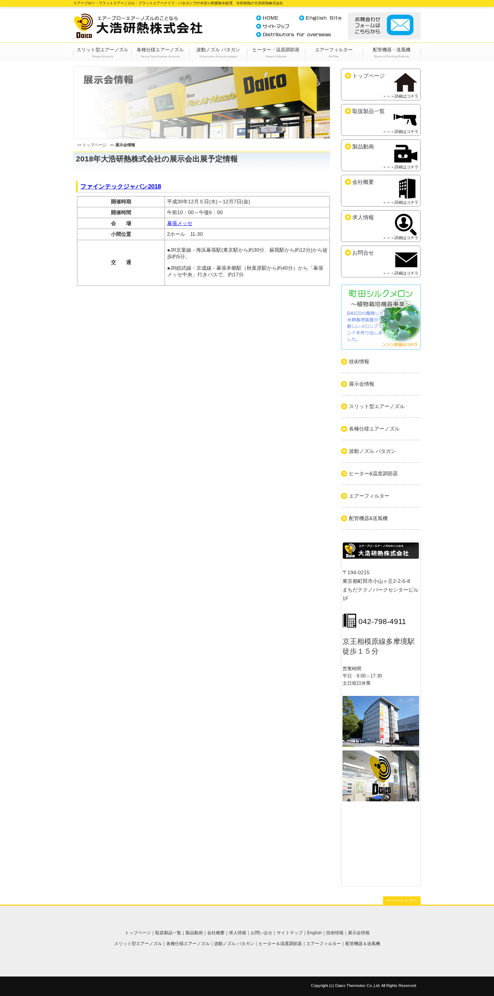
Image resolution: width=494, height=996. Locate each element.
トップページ (94, 145)
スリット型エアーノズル (102, 49)
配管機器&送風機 (368, 518)
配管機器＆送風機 (362, 943)
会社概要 (385, 191)
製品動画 (385, 156)
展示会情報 (361, 384)
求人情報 (385, 227)
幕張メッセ (179, 223)
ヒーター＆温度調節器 (280, 943)
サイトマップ (290, 932)
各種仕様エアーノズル (160, 49)
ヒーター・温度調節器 (275, 49)
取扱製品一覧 (385, 121)
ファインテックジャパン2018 (120, 186)
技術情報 (359, 361)
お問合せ (385, 262)
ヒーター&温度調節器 (373, 473)
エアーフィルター (334, 49)
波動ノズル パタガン (218, 49)
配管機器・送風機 (391, 49)
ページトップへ (402, 900)
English (314, 932)
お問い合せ (261, 932)
